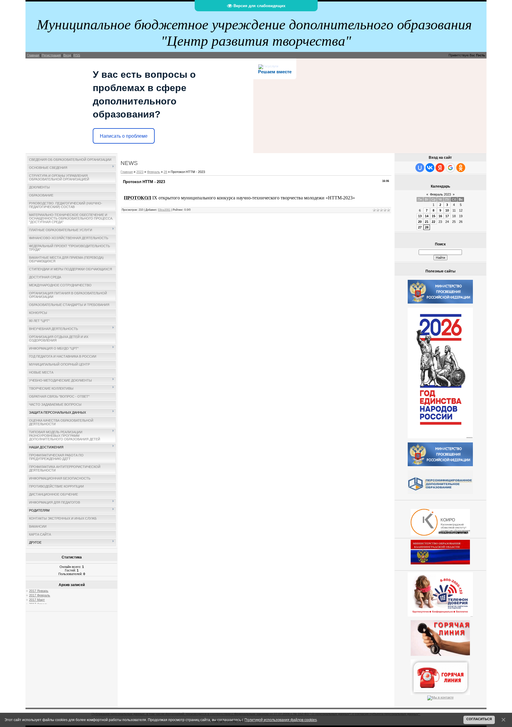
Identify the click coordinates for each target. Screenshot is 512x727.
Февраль (153, 172)
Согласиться (479, 719)
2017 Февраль (39, 595)
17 (447, 216)
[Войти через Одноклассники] (460, 167)
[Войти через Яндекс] (440, 167)
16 (440, 216)
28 (165, 172)
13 (420, 216)
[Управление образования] (440, 637)
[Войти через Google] (450, 167)
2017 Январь (38, 591)
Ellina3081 (164, 209)
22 (433, 221)
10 (447, 210)
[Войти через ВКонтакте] (429, 167)
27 (420, 227)
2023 (139, 172)
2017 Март (37, 599)
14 (426, 216)
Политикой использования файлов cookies (280, 720)
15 (433, 216)
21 (426, 221)
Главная (33, 55)
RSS (76, 55)
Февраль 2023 (440, 194)
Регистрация (51, 55)
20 (420, 221)
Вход (67, 55)
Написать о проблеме (124, 136)
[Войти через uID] (419, 167)
